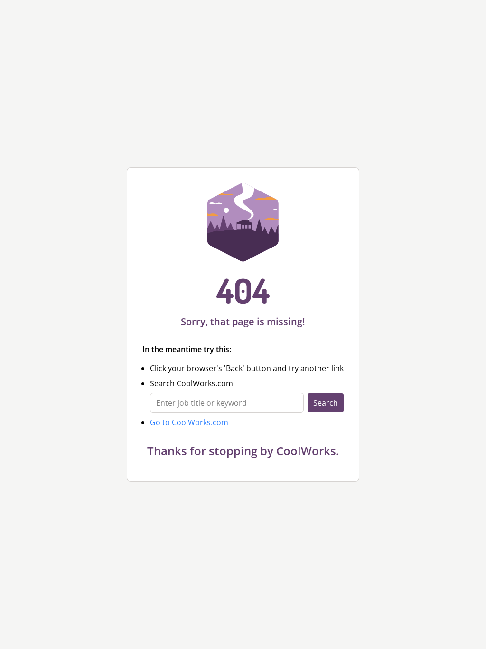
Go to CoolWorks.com (189, 422)
